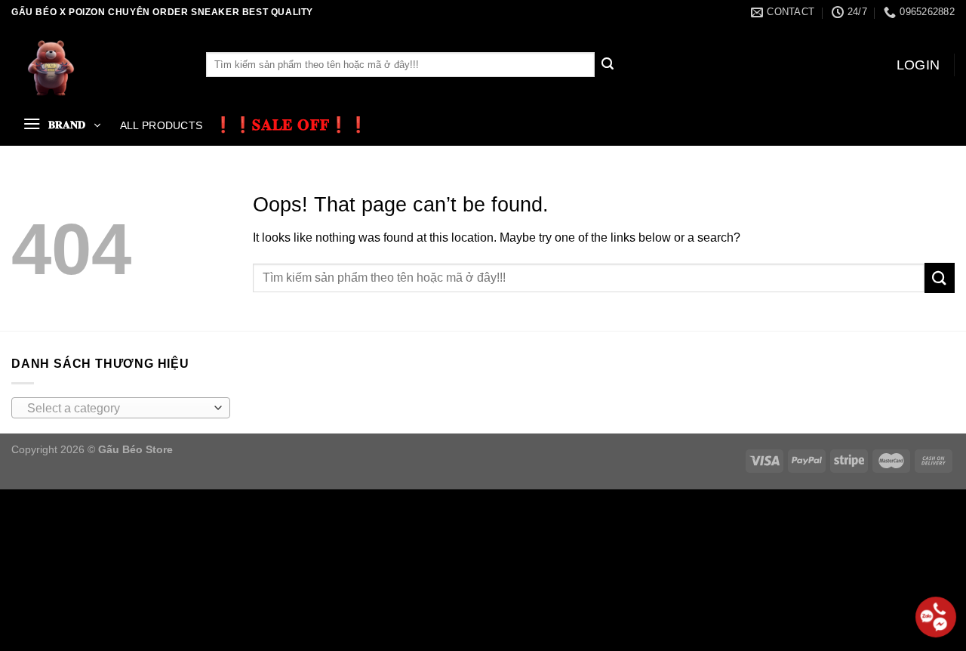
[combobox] (120, 407)
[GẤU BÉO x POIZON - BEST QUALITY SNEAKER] (97, 64)
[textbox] (117, 408)
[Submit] (607, 65)
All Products (161, 125)
